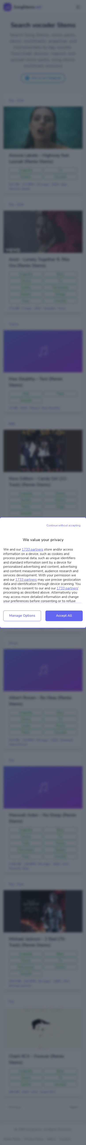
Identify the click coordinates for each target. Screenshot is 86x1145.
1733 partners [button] (32, 549)
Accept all (64, 615)
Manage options (22, 615)
